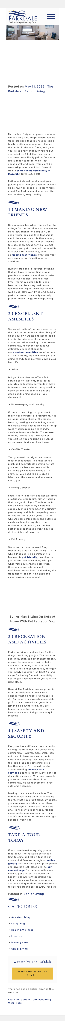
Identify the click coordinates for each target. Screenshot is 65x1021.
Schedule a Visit (33, 72)
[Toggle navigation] (51, 16)
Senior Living (35, 91)
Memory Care (19, 942)
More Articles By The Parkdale (32, 973)
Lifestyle (16, 936)
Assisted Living (21, 917)
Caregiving (18, 923)
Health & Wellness (22, 929)
